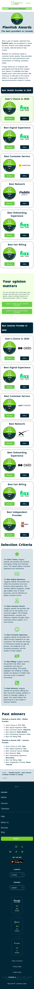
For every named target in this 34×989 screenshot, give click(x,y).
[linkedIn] (11, 852)
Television (5, 808)
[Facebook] (11, 847)
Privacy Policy (17, 966)
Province (17, 882)
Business (4, 827)
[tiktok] (17, 852)
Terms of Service (17, 961)
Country (17, 869)
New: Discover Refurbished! (17, 8)
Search (28, 3)
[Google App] (17, 862)
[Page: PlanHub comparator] (17, 2)
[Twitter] (23, 847)
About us (4, 822)
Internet (4, 803)
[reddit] (23, 852)
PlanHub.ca (12, 977)
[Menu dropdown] (2, 3)
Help (3, 816)
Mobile (4, 797)
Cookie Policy (17, 972)
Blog (3, 832)
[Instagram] (17, 847)
